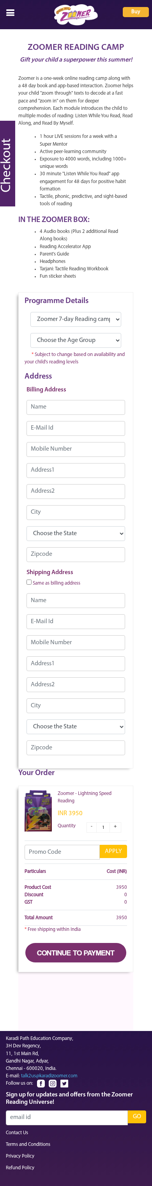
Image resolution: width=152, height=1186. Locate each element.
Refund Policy (20, 1167)
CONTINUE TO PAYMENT (76, 952)
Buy (135, 12)
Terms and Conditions (28, 1144)
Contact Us (17, 1132)
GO (137, 1117)
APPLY (113, 851)
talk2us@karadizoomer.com (49, 1076)
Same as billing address (56, 583)
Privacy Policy (20, 1156)
